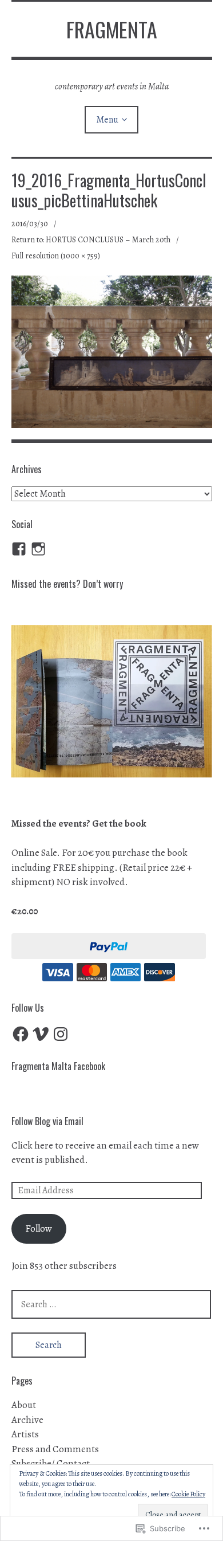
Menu (107, 119)
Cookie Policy (188, 1494)
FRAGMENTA (111, 29)
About (23, 1405)
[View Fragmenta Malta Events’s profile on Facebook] (18, 548)
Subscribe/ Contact (50, 1463)
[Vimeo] (40, 1034)
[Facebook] (20, 1034)
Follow (38, 1228)
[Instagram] (38, 548)
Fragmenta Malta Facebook (58, 1066)
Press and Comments (55, 1449)
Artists (25, 1434)
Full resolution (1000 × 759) (55, 255)
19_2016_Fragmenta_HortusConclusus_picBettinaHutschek (108, 190)
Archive (27, 1419)
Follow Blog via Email (47, 1121)
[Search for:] (111, 1304)
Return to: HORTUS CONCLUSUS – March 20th (90, 239)
